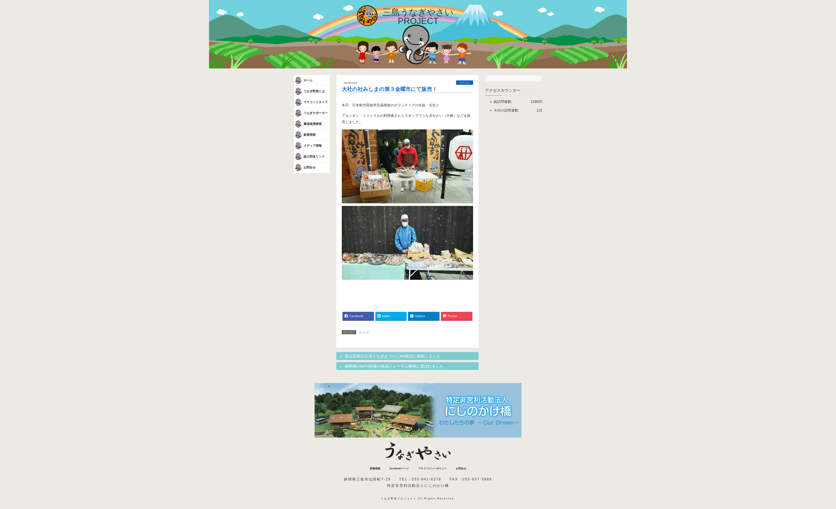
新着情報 (309, 134)
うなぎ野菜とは (314, 91)
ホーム (308, 80)
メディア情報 (312, 145)
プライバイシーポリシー (432, 468)
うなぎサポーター (315, 112)
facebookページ (399, 468)
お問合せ (309, 167)
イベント (464, 82)
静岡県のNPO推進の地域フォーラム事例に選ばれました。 (396, 366)
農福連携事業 (312, 123)
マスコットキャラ (315, 101)
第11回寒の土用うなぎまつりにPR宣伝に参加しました (392, 356)
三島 (418, 16)
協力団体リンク (314, 156)
